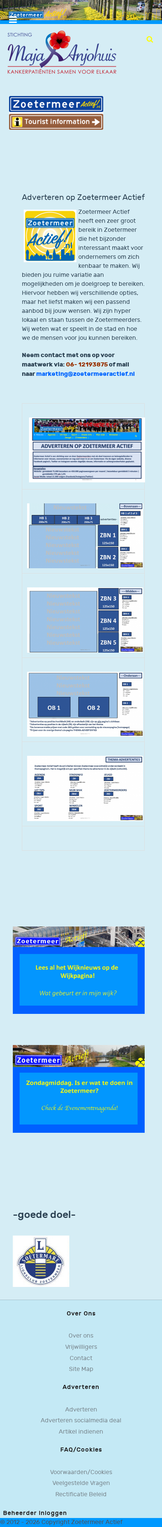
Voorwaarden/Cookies (81, 1472)
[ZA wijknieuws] (79, 970)
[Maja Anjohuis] (61, 52)
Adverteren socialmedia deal (81, 1420)
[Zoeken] (150, 39)
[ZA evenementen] (79, 1088)
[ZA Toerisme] (56, 112)
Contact (81, 1358)
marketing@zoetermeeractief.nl (85, 374)
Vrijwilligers (81, 1347)
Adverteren (81, 1409)
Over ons (81, 1335)
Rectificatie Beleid (81, 1494)
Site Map (81, 1369)
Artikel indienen (81, 1431)
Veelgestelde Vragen (81, 1483)
